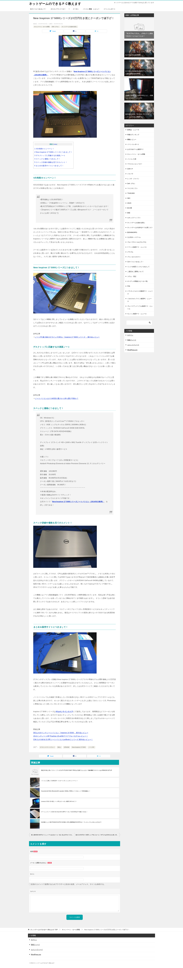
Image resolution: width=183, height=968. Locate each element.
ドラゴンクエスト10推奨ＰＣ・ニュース (140, 292)
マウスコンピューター (134, 164)
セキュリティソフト (134, 218)
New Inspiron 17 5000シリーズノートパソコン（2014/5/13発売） (78, 502)
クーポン (76, 9)
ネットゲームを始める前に (69, 26)
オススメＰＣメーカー (58, 9)
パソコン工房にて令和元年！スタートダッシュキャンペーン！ (59, 780)
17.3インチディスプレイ (47, 747)
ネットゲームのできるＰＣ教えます (55, 3)
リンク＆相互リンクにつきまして (138, 267)
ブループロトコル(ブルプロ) (136, 242)
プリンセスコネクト (134, 257)
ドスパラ (130, 174)
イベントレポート (109, 9)
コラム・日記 (131, 276)
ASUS (129, 203)
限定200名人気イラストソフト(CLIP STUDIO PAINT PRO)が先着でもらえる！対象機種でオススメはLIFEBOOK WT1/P (76, 770)
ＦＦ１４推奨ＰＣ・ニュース (137, 247)
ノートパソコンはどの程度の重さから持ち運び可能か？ (56, 398)
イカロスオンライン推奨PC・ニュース (139, 300)
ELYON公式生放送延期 (133, 55)
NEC (128, 198)
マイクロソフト (132, 188)
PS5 (128, 286)
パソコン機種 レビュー (91, 9)
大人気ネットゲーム (134, 237)
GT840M (66, 747)
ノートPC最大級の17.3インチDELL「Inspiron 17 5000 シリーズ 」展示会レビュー (67, 337)
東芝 (128, 213)
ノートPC (91, 747)
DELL (59, 747)
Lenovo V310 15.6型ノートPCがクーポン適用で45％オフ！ (59, 801)
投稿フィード (131, 340)
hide (55, 144)
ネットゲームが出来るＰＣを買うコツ (139, 227)
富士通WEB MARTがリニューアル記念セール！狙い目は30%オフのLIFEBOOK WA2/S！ (53, 835)
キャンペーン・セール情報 (41, 26)
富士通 (129, 208)
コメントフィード (133, 345)
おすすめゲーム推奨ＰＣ (135, 149)
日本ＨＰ (130, 169)
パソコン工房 (131, 159)
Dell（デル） (55, 26)
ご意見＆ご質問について (135, 271)
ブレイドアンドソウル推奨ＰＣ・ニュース (139, 307)
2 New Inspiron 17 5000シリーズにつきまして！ (53, 152)
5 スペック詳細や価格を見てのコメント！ (50, 162)
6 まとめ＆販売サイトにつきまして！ (49, 166)
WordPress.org (132, 350)
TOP (44, 929)
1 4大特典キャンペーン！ (44, 149)
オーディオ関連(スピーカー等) (137, 281)
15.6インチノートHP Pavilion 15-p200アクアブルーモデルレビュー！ (60, 736)
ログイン (130, 335)
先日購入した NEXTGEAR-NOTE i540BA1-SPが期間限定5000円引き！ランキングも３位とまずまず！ (71, 822)
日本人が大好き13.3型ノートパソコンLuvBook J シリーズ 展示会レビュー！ (63, 739)
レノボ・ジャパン (133, 178)
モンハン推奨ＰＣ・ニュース (137, 314)
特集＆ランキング (133, 134)
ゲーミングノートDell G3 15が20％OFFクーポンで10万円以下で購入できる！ (64, 812)
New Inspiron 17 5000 (79, 747)
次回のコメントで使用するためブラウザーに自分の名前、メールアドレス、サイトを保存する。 (68, 884)
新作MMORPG (132, 232)
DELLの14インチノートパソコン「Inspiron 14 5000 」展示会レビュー (60, 733)
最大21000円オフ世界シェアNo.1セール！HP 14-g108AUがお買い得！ (97, 835)
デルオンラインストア (64, 711)
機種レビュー (131, 139)
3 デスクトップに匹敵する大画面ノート (49, 155)
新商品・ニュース (133, 130)
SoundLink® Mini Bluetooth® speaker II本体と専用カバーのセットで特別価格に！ (65, 791)
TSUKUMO (131, 193)
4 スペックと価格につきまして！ (47, 159)
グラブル (130, 252)
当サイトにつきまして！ (38, 9)
